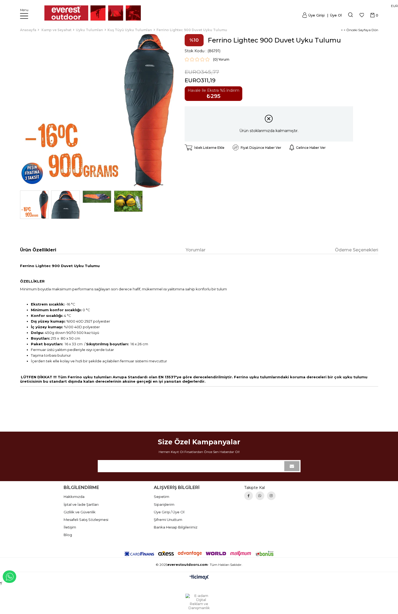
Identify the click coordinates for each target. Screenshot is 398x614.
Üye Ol (335, 15)
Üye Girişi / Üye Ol (169, 512)
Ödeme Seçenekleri (356, 249)
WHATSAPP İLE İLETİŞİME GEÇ (9, 576)
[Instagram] (271, 495)
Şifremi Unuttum (168, 519)
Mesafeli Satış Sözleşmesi (86, 519)
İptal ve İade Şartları (81, 504)
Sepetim (161, 496)
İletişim (70, 527)
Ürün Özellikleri (38, 249)
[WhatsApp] (260, 495)
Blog (68, 535)
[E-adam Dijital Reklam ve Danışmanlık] (199, 602)
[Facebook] (248, 495)
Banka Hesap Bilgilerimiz (175, 527)
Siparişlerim (164, 504)
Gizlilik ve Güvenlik (80, 512)
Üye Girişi (316, 15)
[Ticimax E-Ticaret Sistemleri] (199, 577)
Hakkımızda (74, 496)
